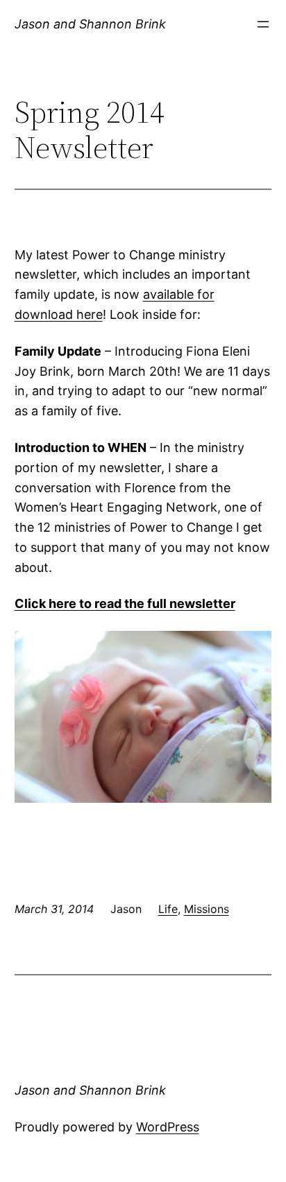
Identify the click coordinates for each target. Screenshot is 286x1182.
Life (168, 909)
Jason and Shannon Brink (90, 24)
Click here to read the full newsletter (125, 603)
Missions (206, 909)
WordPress (167, 1127)
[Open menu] (263, 24)
